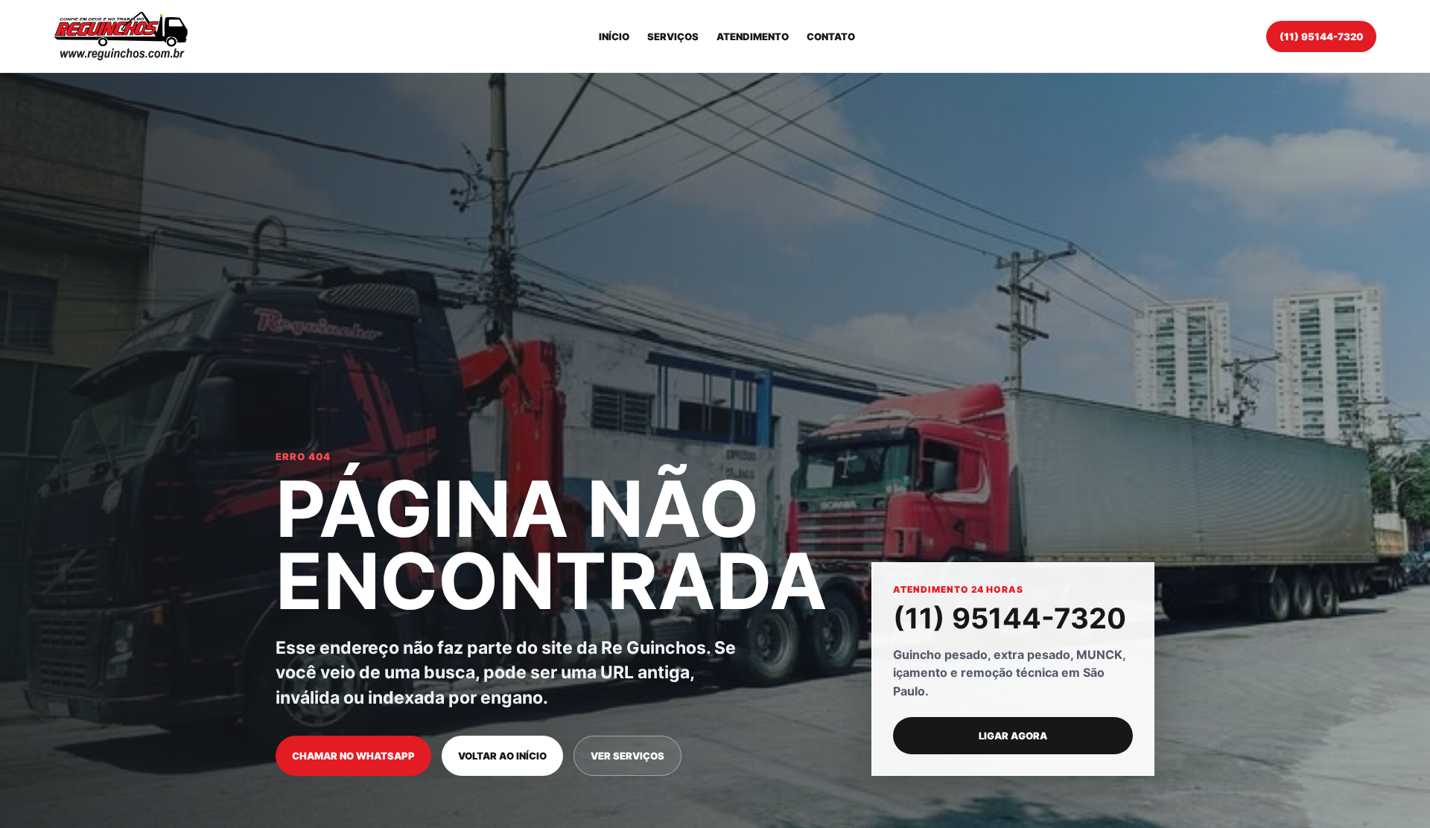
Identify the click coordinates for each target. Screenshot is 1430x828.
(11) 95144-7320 (1321, 36)
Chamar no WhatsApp (353, 756)
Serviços (673, 36)
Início (614, 36)
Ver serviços (627, 756)
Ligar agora (1013, 736)
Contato (831, 36)
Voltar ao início (502, 756)
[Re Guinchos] (121, 36)
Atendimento (752, 36)
